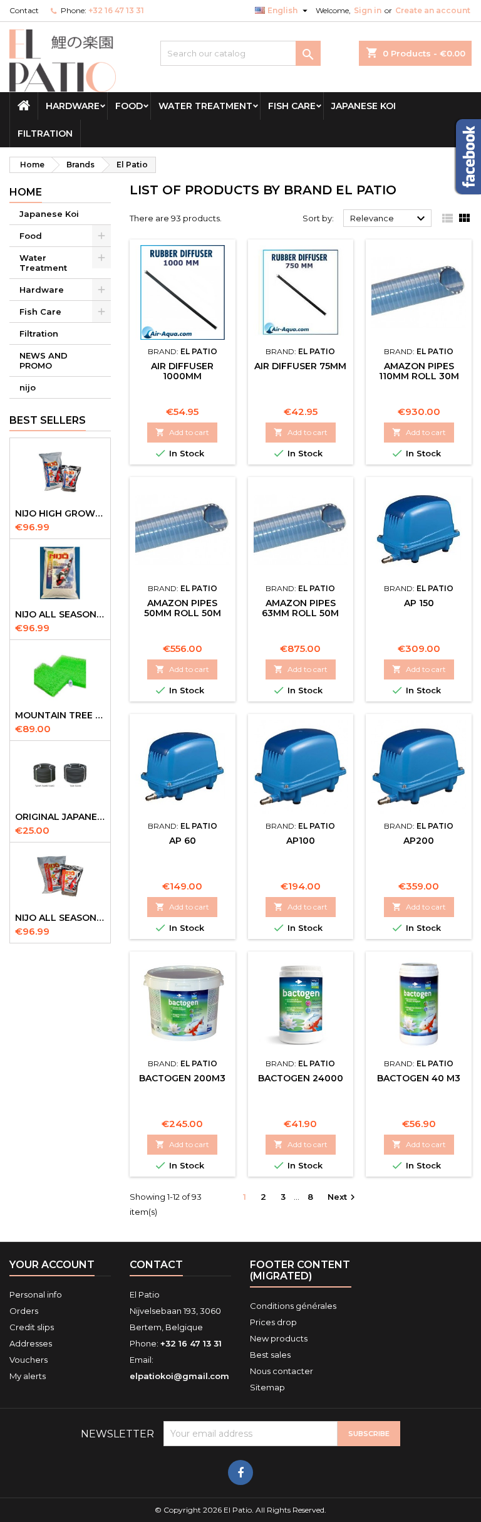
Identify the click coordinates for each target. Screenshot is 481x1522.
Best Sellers (47, 420)
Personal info (35, 1294)
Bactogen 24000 (300, 1078)
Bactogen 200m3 (182, 1078)
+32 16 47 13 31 (116, 10)
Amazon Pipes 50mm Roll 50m (182, 608)
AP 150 (419, 603)
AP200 (418, 840)
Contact (24, 10)
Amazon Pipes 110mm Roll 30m (419, 371)
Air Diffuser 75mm (300, 366)
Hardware (73, 106)
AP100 (300, 840)
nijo (27, 387)
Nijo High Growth (60, 513)
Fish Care (292, 106)
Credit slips (31, 1327)
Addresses (30, 1343)
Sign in (367, 10)
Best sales (270, 1355)
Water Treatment (205, 106)
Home (25, 192)
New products (279, 1338)
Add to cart (182, 432)
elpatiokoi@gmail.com (179, 1376)
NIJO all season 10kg (60, 918)
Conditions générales (293, 1306)
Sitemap (267, 1387)
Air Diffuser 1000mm (182, 371)
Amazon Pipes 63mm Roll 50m (300, 608)
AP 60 (182, 840)
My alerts (27, 1376)
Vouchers (28, 1360)
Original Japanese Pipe (60, 817)
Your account (52, 1265)
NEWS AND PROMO (43, 360)
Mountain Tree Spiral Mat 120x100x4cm (60, 715)
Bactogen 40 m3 (418, 1078)
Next (343, 1198)
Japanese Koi (363, 106)
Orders (23, 1311)
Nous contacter (281, 1371)
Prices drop (273, 1322)
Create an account (432, 10)
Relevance (389, 218)
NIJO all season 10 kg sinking (60, 614)
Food (129, 106)
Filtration (45, 133)
